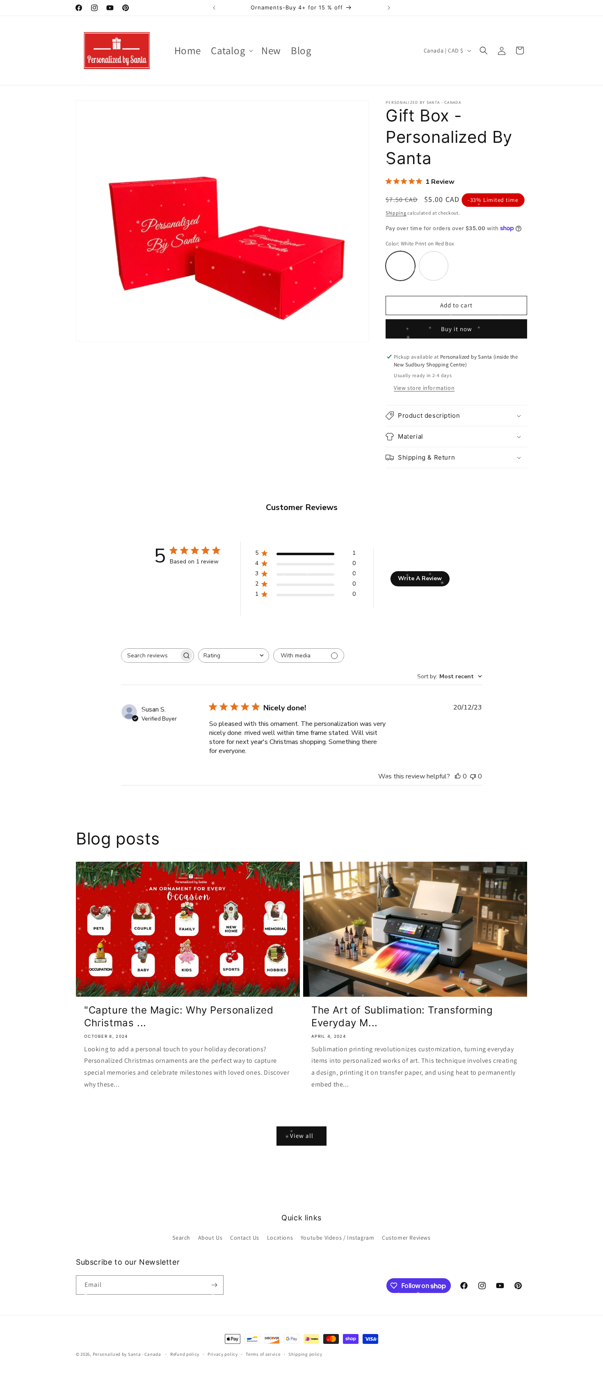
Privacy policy (223, 1354)
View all (301, 1136)
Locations (280, 1237)
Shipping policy (305, 1354)
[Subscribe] (214, 1285)
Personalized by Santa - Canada (127, 1354)
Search (181, 1237)
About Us (210, 1237)
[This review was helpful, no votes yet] (458, 776)
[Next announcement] (389, 8)
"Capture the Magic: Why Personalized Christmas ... (179, 1016)
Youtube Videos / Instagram (338, 1237)
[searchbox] (150, 655)
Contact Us (244, 1237)
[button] (231, 50)
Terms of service (263, 1354)
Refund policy (184, 1354)
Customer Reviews (406, 1237)
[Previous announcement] (214, 8)
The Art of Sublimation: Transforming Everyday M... (402, 1016)
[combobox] (233, 655)
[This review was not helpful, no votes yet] (473, 776)
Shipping (396, 213)
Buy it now (456, 329)
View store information (424, 387)
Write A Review (420, 578)
